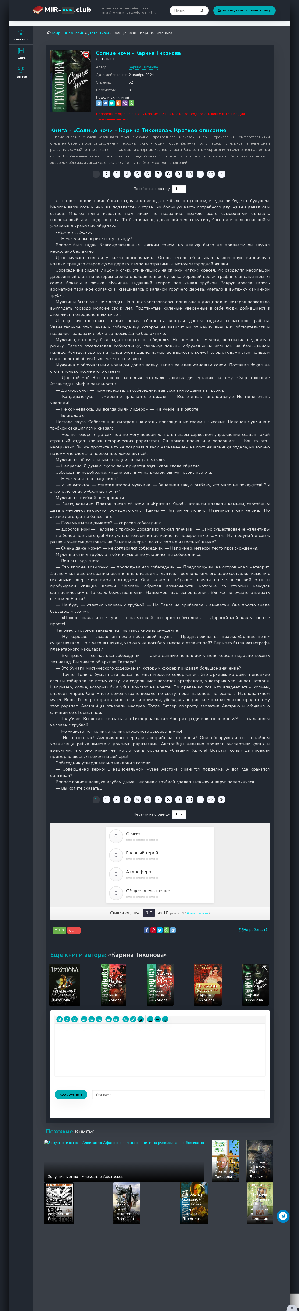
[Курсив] (67, 1019)
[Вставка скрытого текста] (165, 1019)
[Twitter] (160, 930)
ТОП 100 (21, 77)
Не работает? (255, 929)
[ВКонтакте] (105, 103)
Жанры (21, 58)
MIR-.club (67, 10)
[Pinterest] (153, 930)
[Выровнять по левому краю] (84, 1019)
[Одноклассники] (118, 103)
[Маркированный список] (108, 1019)
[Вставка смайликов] (125, 1019)
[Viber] (125, 103)
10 (189, 174)
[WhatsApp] (131, 103)
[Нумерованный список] (116, 1019)
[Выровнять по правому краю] (99, 1019)
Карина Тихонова (143, 67)
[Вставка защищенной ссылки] (140, 1019)
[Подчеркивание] (74, 1019)
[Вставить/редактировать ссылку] (133, 1019)
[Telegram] (99, 103)
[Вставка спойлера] (157, 1019)
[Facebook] (147, 930)
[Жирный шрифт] (59, 1019)
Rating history (197, 913)
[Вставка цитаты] (150, 1019)
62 (211, 174)
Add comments (71, 1094)
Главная (21, 39)
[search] (202, 10)
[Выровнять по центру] (91, 1019)
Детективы (105, 59)
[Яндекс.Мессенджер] (112, 103)
